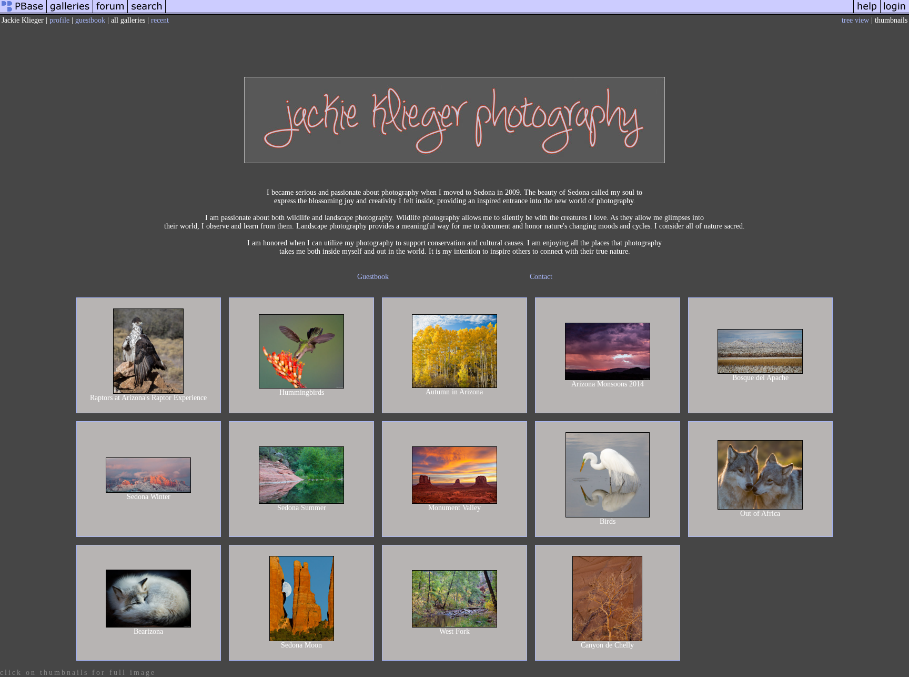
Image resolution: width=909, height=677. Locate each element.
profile (59, 20)
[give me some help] (867, 12)
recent (160, 20)
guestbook (90, 20)
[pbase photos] (23, 12)
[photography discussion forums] (110, 12)
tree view (855, 20)
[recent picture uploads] (70, 12)
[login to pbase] (895, 12)
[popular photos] (509, 12)
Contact (541, 277)
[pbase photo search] (147, 12)
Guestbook (373, 277)
